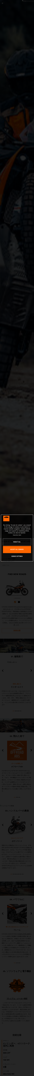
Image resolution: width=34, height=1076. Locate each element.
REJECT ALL (17, 542)
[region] (17, 538)
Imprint (19, 534)
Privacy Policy (15, 534)
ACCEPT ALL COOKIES (17, 549)
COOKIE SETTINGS (17, 556)
